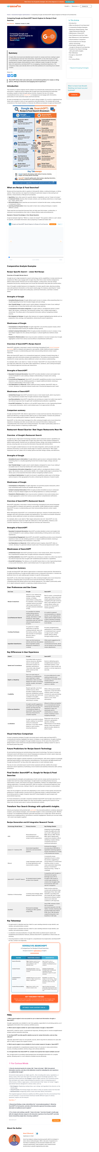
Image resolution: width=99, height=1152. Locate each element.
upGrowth (33, 813)
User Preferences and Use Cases (78, 35)
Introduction (72, 23)
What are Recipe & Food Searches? (79, 25)
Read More (12, 1103)
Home (8, 14)
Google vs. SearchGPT (75, 55)
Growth (67, 6)
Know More (83, 1148)
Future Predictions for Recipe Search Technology (77, 42)
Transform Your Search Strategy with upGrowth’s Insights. (78, 50)
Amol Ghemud (10, 23)
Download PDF (52, 224)
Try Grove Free (69, 1)
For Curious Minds (74, 59)
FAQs (70, 57)
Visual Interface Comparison (77, 39)
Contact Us (86, 6)
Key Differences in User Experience (79, 37)
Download (79, 90)
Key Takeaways (73, 52)
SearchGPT (27, 95)
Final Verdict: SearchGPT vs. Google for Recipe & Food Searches (79, 46)
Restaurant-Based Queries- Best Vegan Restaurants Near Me (78, 30)
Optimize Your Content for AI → (34, 1010)
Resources (75, 6)
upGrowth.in (38, 954)
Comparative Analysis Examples (78, 27)
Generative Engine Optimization (21, 14)
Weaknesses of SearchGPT (76, 33)
